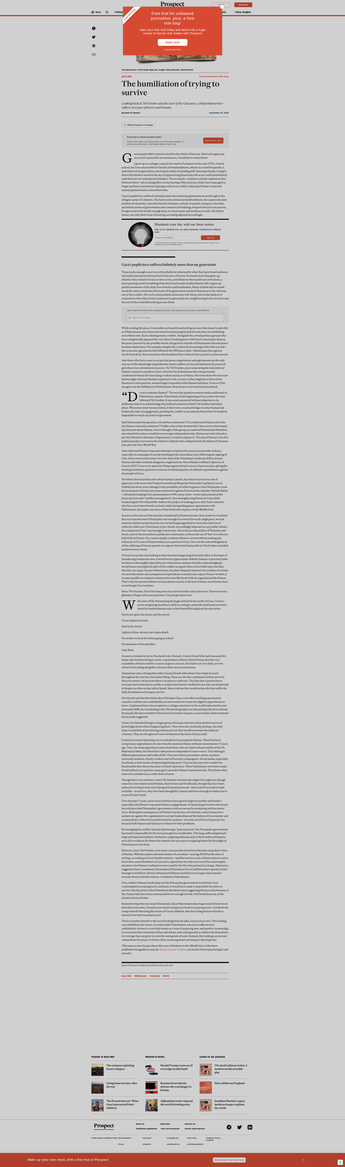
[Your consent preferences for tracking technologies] (340, 1162)
